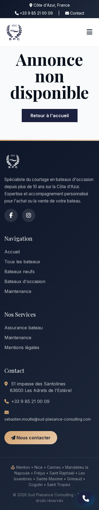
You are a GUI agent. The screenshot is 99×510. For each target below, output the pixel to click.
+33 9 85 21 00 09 (36, 13)
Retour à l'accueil (50, 115)
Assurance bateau (23, 327)
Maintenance (17, 291)
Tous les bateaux (22, 261)
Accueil (12, 251)
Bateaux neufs (19, 271)
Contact (76, 13)
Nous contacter (33, 437)
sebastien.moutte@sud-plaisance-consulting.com (47, 419)
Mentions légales (21, 347)
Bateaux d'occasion (24, 281)
